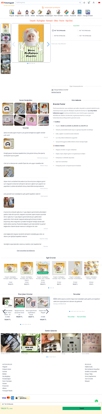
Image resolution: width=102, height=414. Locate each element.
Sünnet (4, 371)
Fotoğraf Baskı (7, 391)
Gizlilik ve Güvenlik (91, 371)
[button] (99, 3)
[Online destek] (96, 401)
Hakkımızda (88, 367)
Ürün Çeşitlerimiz (90, 376)
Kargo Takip (89, 374)
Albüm (4, 388)
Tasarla (82, 408)
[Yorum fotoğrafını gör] (7, 108)
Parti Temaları (7, 381)
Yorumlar (71, 316)
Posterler (5, 386)
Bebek (4, 374)
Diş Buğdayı (6, 376)
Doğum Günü (6, 369)
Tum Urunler (89, 379)
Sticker (4, 383)
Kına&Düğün (6, 379)
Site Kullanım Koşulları (92, 369)
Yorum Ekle (81, 316)
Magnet (4, 367)
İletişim (87, 381)
